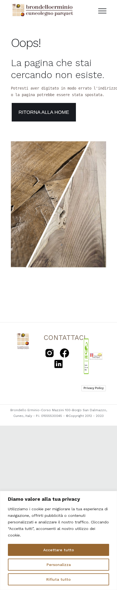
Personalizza (59, 564)
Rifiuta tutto (58, 579)
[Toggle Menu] (102, 10)
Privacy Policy (94, 388)
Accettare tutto (58, 550)
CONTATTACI (65, 338)
